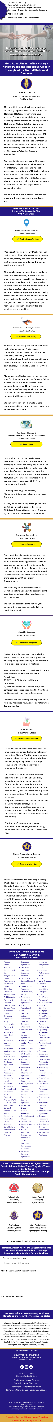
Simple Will (25, 978)
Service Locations (26, 1373)
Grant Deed (26, 1121)
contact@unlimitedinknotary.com (23, 17)
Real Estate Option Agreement (43, 1086)
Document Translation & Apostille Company (27, 10)
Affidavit (7, 967)
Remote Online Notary (26, 1376)
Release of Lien (10, 1111)
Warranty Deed (27, 1048)
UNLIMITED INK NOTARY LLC (26, 1355)
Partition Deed (45, 1043)
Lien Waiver (43, 989)
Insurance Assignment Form (43, 964)
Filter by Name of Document (14, 1258)
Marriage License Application (8, 1045)
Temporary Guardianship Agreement (26, 999)
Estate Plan (25, 1105)
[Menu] (48, 4)
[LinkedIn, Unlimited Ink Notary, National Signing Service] (22, 1367)
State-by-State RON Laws (26, 1383)
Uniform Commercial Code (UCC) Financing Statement (25, 1021)
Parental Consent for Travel (8, 1078)
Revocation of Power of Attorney (9, 1132)
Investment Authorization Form (44, 973)
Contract (7, 1003)
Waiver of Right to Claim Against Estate (27, 1043)
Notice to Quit (44, 1027)
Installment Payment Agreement (25, 1154)
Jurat (41, 978)
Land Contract (45, 981)
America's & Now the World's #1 (22, 5)
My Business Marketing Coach (30, 1402)
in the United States (26, 538)
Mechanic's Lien (45, 1003)
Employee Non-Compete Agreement (27, 1086)
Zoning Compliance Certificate (25, 1062)
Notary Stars (26, 1404)
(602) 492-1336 (15, 14)
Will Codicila (26, 1051)
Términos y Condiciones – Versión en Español (26, 1390)
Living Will (43, 992)
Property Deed (10, 1089)
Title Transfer (44, 1124)
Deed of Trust (9, 1005)
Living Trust (8, 1035)
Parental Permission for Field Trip (44, 1037)
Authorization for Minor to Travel (9, 983)
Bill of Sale (8, 989)
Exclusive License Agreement (25, 1110)
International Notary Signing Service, (24, 7)
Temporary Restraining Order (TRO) (44, 1119)
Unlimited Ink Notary (17, 2)
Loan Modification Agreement (44, 997)
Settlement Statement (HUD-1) (43, 1105)
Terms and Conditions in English (26, 1386)
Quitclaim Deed (10, 1103)
